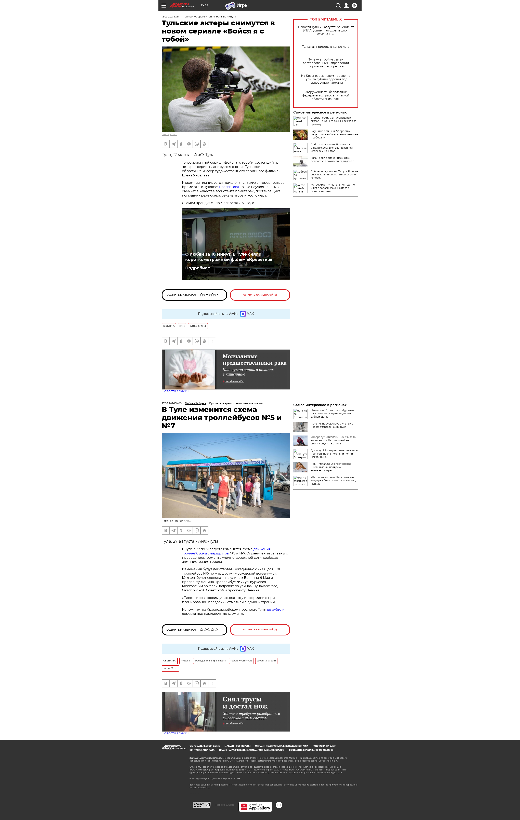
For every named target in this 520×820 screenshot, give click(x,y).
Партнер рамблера (224, 805)
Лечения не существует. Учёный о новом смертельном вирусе (332, 425)
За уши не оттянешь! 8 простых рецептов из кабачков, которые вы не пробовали (334, 134)
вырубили (276, 609)
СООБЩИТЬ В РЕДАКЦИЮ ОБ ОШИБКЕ (311, 750)
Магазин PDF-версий (237, 746)
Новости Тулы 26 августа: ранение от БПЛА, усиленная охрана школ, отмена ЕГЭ (326, 30)
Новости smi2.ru (175, 391)
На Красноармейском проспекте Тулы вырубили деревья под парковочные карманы (326, 79)
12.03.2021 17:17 (170, 16)
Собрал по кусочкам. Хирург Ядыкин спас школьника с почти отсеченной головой (334, 174)
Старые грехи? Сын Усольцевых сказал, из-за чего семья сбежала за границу (333, 121)
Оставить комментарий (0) (260, 295)
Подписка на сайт (324, 746)
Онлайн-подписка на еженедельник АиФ (281, 746)
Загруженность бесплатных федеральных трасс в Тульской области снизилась (325, 95)
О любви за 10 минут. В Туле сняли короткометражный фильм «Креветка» (228, 257)
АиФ (188, 520)
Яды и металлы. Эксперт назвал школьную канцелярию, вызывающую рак (331, 467)
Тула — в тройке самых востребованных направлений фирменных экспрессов (326, 63)
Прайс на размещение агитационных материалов (251, 750)
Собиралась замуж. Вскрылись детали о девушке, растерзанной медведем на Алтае (332, 147)
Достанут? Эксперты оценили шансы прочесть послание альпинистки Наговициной (334, 453)
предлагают (229, 187)
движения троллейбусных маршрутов (226, 551)
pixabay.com (169, 134)
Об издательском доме (205, 746)
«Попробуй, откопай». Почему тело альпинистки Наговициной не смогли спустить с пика (333, 440)
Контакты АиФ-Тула (202, 750)
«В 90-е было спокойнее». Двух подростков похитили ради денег (332, 159)
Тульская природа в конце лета (326, 47)
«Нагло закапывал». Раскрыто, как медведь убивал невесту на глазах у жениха (333, 480)
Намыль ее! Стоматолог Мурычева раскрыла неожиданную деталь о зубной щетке (332, 413)
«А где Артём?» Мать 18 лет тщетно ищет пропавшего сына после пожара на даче (333, 188)
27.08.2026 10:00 (172, 403)
